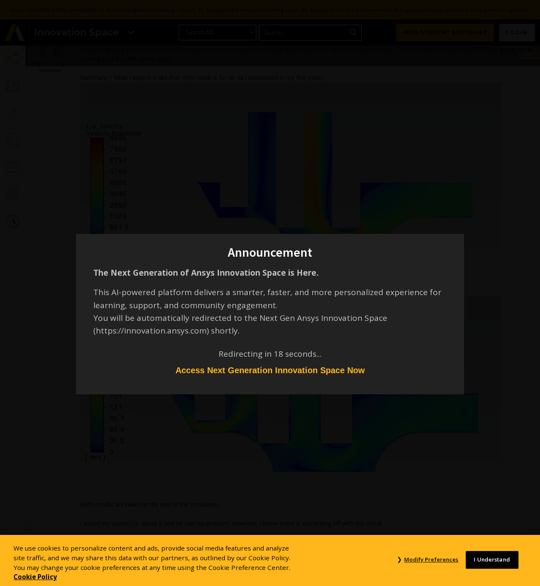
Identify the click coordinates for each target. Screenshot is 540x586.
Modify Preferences (431, 560)
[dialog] (270, 293)
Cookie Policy (35, 576)
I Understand (492, 560)
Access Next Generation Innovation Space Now (270, 370)
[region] (270, 560)
